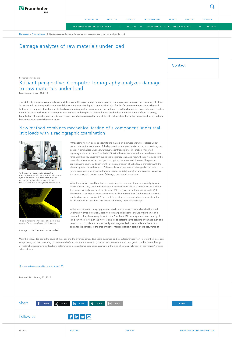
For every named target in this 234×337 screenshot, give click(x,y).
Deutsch (207, 20)
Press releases (152, 20)
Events (173, 20)
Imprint (130, 330)
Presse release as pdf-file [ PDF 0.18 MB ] (41, 266)
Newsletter (91, 20)
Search (212, 6)
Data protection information (197, 330)
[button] (44, 303)
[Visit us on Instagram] (88, 316)
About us (112, 20)
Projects (131, 27)
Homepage (24, 34)
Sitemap (189, 20)
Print (182, 303)
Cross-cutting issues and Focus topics (169, 27)
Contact (130, 20)
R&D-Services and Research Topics (92, 27)
